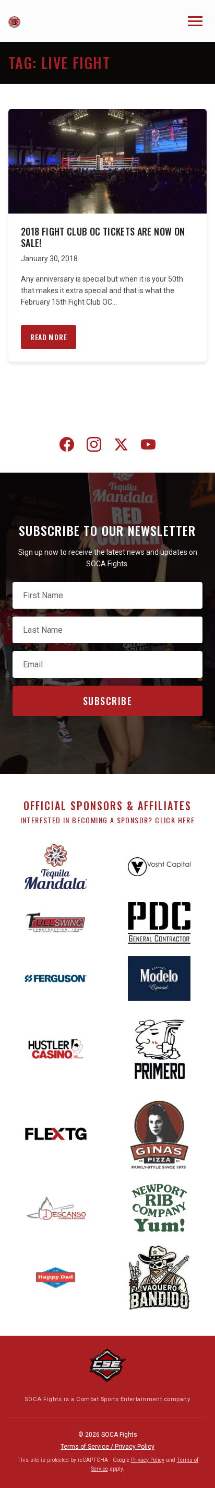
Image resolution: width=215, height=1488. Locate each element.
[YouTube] (148, 446)
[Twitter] (121, 446)
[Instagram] (94, 446)
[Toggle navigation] (195, 21)
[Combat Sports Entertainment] (107, 1365)
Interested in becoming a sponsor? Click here (107, 819)
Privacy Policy (147, 1460)
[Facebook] (66, 446)
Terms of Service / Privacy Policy (107, 1446)
